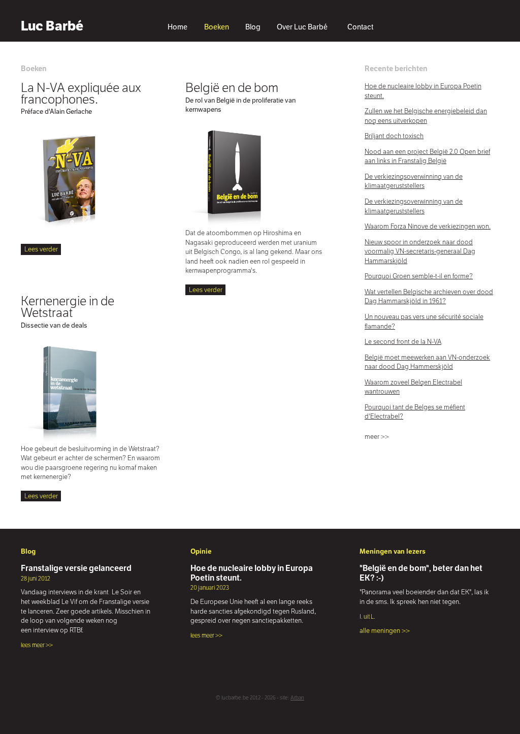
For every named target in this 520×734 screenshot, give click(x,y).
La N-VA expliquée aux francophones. (81, 93)
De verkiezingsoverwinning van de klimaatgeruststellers (414, 181)
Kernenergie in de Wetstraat (67, 307)
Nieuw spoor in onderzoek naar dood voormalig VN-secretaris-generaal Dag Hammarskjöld (420, 251)
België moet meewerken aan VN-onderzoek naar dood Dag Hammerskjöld (427, 362)
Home (177, 26)
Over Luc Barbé (302, 26)
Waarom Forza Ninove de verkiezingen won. (428, 226)
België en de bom (231, 87)
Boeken (216, 26)
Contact (360, 26)
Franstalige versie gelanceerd (76, 568)
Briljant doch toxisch (394, 136)
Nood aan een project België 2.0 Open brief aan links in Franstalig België (427, 156)
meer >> (377, 436)
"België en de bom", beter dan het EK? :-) (421, 573)
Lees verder (41, 249)
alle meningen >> (385, 630)
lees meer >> (37, 645)
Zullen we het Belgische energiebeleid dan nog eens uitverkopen (426, 116)
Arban (297, 697)
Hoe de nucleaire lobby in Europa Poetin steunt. (251, 573)
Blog (253, 26)
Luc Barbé (52, 25)
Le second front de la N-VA (403, 341)
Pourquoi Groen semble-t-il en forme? (419, 276)
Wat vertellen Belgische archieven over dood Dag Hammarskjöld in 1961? (429, 297)
